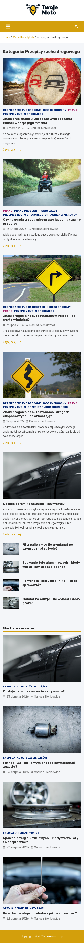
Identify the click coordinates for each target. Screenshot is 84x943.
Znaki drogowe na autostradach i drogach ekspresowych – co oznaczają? (36, 414)
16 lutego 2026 (16, 229)
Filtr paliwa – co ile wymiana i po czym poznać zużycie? (47, 546)
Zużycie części (36, 686)
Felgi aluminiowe (15, 833)
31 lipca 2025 (15, 325)
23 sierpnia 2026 (17, 696)
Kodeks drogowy (54, 110)
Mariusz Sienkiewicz (44, 128)
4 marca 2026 (15, 128)
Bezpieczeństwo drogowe (22, 110)
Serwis (8, 908)
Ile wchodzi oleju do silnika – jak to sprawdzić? (40, 913)
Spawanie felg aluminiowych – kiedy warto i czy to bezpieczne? (51, 565)
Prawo (72, 110)
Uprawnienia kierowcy (61, 214)
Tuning (34, 833)
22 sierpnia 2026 (17, 847)
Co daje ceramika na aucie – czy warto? (34, 504)
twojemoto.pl (54, 936)
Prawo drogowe (25, 210)
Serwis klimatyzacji (29, 908)
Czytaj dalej (10, 149)
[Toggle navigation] (8, 26)
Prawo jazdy (48, 210)
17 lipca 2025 (15, 421)
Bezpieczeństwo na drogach (24, 307)
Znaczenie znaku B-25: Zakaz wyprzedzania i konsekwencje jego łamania (38, 121)
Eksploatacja (13, 686)
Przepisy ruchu (14, 407)
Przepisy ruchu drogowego (23, 113)
